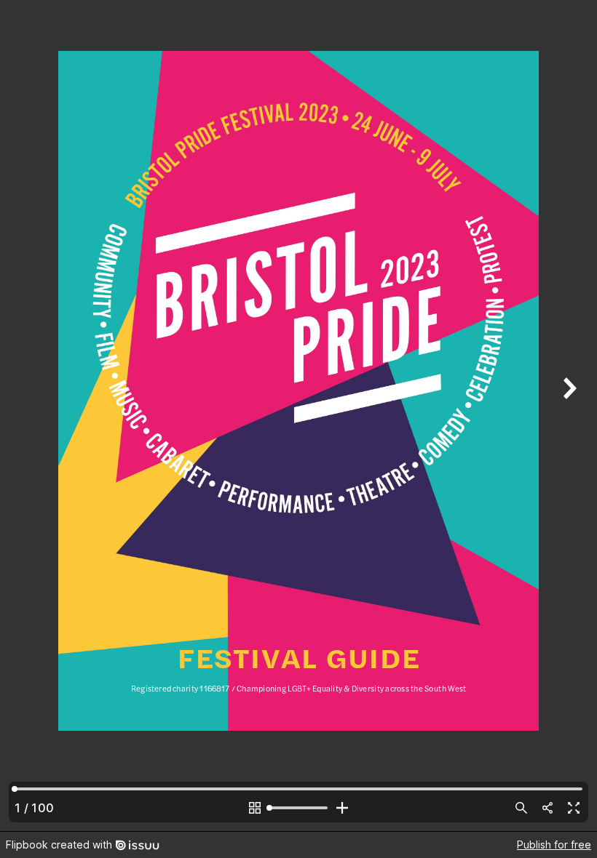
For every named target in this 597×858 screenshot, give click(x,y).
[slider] (298, 808)
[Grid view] (254, 807)
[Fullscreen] (573, 807)
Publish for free (554, 844)
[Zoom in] (342, 807)
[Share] (547, 807)
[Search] (521, 807)
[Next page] (568, 415)
